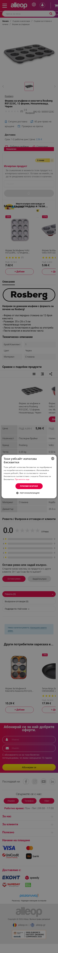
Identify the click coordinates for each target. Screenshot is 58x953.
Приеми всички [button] (29, 486)
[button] (29, 492)
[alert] (29, 476)
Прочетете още (22, 479)
